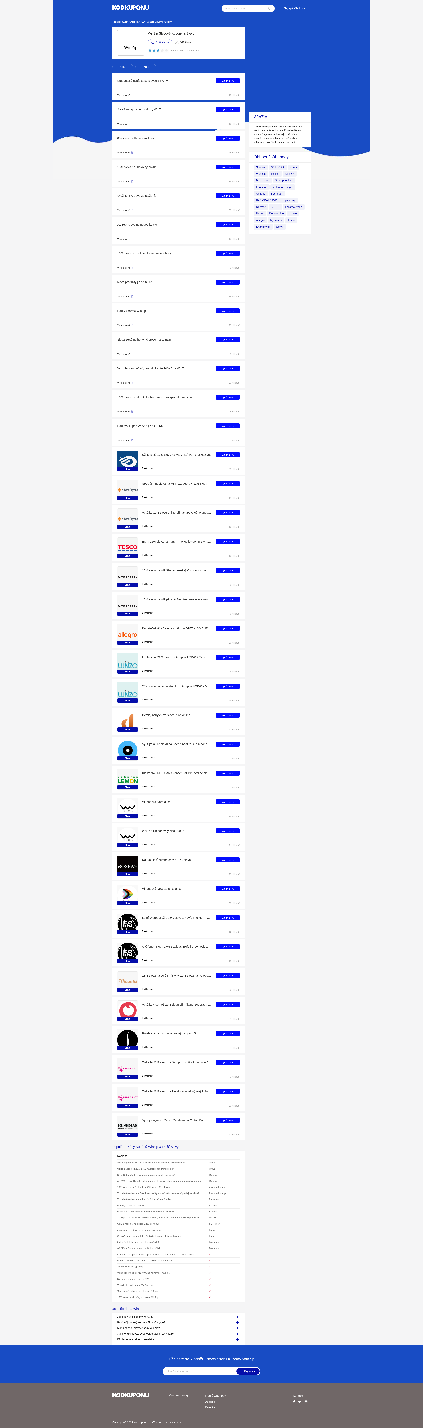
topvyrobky (289, 200)
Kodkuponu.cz (119, 22)
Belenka (210, 1407)
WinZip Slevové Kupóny (159, 22)
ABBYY (289, 173)
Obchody (134, 22)
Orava (279, 226)
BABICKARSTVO (266, 200)
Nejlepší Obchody (294, 8)
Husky (260, 213)
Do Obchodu (148, 468)
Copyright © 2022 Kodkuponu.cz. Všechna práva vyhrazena (147, 1422)
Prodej (145, 66)
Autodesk (210, 1401)
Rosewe (261, 207)
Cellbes (260, 193)
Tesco (291, 220)
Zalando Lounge (282, 187)
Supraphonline (283, 180)
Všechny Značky (178, 1395)
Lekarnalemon (293, 207)
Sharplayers (263, 226)
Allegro (260, 220)
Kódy (122, 66)
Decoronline (276, 213)
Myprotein (276, 220)
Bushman (276, 193)
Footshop (261, 187)
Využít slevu (228, 80)
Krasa (293, 167)
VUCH (275, 207)
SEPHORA (277, 167)
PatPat (275, 173)
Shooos (260, 167)
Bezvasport (262, 180)
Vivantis (261, 173)
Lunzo (293, 213)
